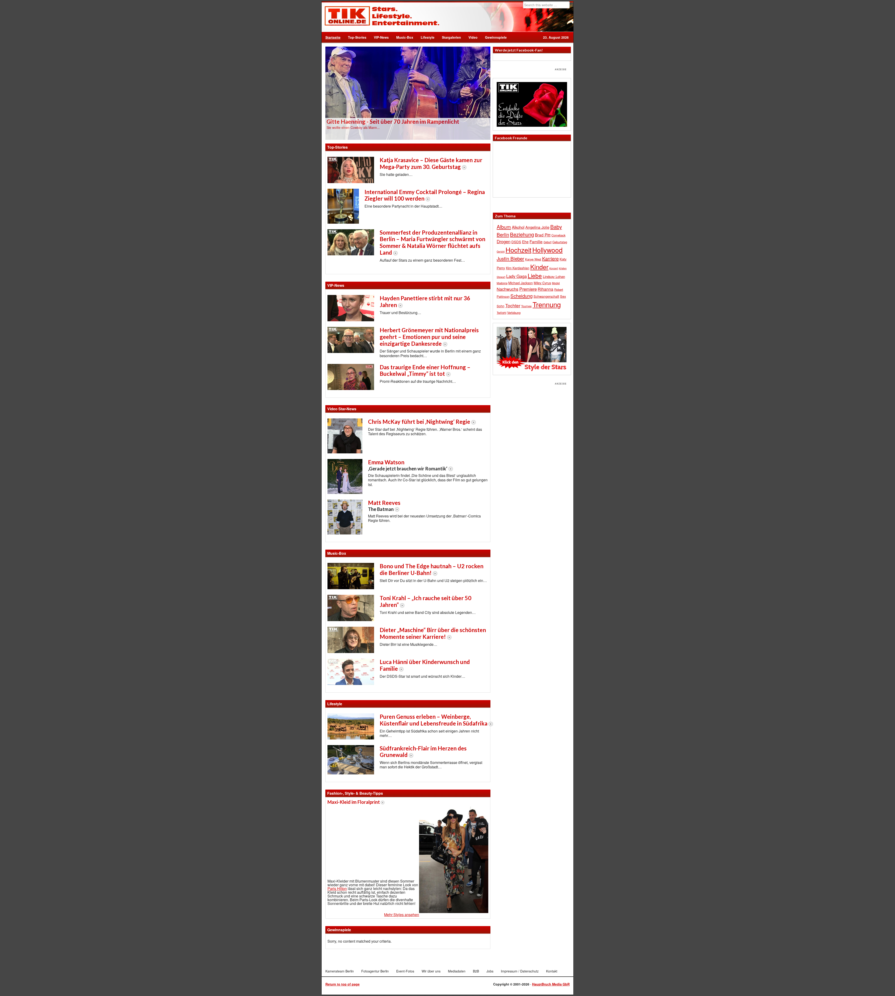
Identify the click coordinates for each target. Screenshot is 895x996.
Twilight (501, 313)
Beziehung (522, 234)
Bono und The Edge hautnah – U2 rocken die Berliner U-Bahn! (431, 569)
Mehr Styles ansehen (401, 914)
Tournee (526, 306)
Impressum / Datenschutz (520, 971)
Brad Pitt (543, 235)
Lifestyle (425, 37)
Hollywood (547, 249)
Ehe (525, 241)
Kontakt (551, 971)
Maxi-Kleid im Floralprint (353, 802)
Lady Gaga (516, 276)
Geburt (547, 242)
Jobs (489, 971)
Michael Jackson (520, 283)
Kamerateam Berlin (339, 971)
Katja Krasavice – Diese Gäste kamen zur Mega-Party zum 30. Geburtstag (431, 163)
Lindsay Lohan (554, 276)
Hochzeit (518, 249)
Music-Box (402, 37)
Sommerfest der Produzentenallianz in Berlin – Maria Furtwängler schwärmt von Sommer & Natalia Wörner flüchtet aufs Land (432, 242)
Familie (536, 241)
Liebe (535, 275)
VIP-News (381, 37)
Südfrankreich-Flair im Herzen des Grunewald (423, 751)
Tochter (512, 305)
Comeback (558, 235)
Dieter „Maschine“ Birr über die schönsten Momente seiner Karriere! (433, 633)
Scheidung (521, 295)
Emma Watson (407, 465)
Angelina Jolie (537, 227)
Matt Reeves (384, 505)
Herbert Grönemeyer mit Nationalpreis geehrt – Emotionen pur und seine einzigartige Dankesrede (429, 337)
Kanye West (533, 259)
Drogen (503, 241)
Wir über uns (431, 971)
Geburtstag (559, 242)
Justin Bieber (510, 258)
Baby (556, 226)
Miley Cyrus (542, 283)
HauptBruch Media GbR (551, 984)
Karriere (550, 258)
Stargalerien (451, 37)
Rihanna (545, 289)
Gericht (501, 251)
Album (504, 226)
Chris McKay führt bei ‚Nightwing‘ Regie (419, 421)
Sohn (500, 306)
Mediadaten (456, 971)
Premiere (528, 289)
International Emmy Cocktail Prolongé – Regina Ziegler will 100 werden (425, 195)
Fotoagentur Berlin (375, 971)
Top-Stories (357, 37)
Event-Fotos (405, 971)
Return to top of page (342, 984)
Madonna (502, 283)
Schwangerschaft (546, 296)
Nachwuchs (507, 289)
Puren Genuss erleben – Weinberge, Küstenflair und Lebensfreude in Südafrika (433, 720)
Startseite (333, 37)
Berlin (503, 234)
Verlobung (513, 312)
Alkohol (518, 227)
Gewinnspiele (496, 37)
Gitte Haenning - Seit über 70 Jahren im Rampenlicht (393, 121)
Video (471, 37)
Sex (563, 296)
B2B (476, 971)
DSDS (516, 241)
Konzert (553, 268)
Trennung (547, 304)
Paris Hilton (337, 888)
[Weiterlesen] (408, 93)
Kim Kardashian (517, 268)
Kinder (539, 266)
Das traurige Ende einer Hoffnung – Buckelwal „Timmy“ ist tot (425, 370)
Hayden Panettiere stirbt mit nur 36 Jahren (425, 301)
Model (556, 283)
